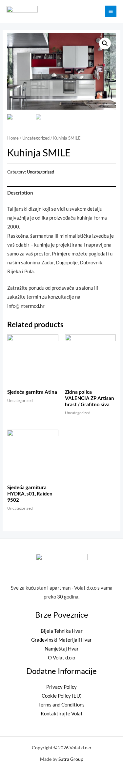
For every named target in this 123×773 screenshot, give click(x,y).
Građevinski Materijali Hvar (61, 640)
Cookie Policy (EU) (62, 696)
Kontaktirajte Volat (62, 713)
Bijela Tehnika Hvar (62, 631)
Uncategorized (36, 138)
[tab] (61, 193)
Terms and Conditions (61, 704)
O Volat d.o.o (61, 657)
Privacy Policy (61, 687)
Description (20, 193)
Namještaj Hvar (62, 649)
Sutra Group (70, 759)
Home (13, 138)
